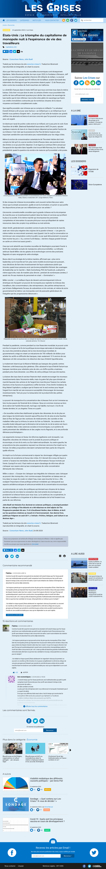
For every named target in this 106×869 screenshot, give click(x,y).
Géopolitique (93, 116)
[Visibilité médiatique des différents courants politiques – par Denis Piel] (16, 784)
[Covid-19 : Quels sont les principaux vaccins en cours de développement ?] (16, 825)
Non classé (93, 588)
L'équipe (21, 866)
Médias (47, 789)
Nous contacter (10, 866)
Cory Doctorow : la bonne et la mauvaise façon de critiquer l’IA (95, 135)
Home (5, 25)
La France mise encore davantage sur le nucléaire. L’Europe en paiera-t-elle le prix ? (96, 121)
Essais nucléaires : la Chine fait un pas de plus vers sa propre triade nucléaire (95, 564)
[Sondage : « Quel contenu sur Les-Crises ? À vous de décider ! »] (16, 804)
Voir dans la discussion (14, 615)
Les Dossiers (11, 20)
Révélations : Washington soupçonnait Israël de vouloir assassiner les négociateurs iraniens (95, 594)
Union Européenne (95, 185)
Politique (92, 145)
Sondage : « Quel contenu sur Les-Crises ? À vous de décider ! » (45, 800)
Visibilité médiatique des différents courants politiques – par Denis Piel (46, 779)
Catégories (24, 20)
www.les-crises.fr (34, 64)
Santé (47, 830)
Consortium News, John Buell (21, 59)
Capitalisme (9, 47)
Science (91, 130)
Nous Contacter (52, 20)
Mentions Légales (49, 866)
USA (15, 47)
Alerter (25, 672)
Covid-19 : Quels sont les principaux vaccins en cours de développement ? (47, 820)
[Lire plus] (35, 544)
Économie (11, 25)
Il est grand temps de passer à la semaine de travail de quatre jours (96, 578)
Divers (46, 810)
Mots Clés (37, 20)
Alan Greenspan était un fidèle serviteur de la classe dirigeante (96, 149)
